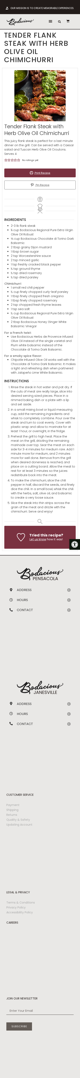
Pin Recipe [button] (42, 185)
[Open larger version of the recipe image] (40, 95)
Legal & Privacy (18, 892)
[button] (74, 544)
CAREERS (12, 923)
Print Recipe (42, 173)
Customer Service (20, 795)
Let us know (38, 539)
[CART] (66, 21)
